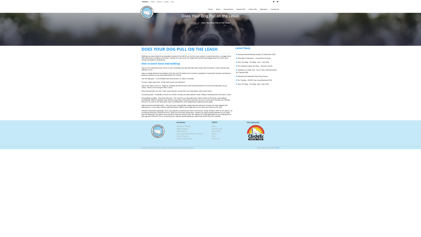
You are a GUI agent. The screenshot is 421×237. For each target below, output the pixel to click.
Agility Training (182, 129)
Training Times (217, 129)
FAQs (152, 2)
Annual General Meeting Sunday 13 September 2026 (256, 54)
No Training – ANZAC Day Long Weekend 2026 (255, 80)
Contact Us (275, 9)
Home (210, 9)
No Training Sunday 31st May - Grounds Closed (255, 66)
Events (159, 2)
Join (172, 2)
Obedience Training (184, 126)
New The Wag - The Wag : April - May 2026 (253, 84)
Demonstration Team (184, 139)
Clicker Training (182, 136)
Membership (216, 131)
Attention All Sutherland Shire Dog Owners (253, 76)
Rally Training (181, 131)
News (218, 9)
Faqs (213, 136)
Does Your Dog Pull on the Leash (215, 23)
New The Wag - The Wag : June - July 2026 (253, 62)
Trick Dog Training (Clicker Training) (190, 134)
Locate (166, 2)
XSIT (277, 148)
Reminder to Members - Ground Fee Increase (254, 58)
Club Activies (228, 9)
